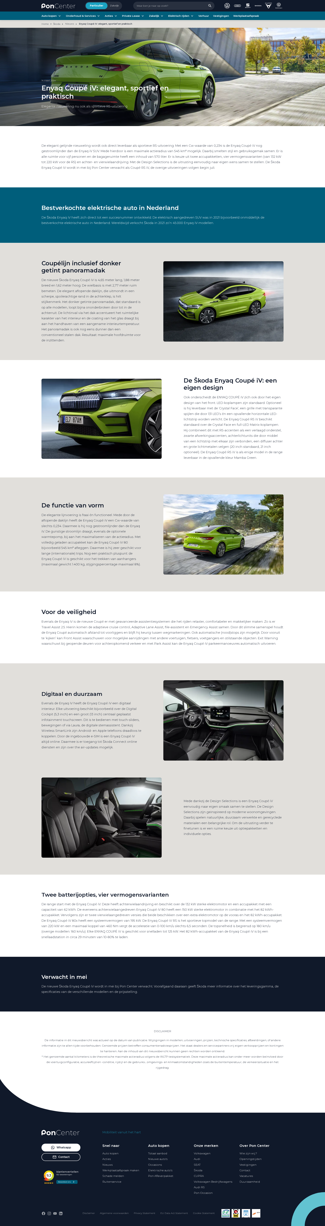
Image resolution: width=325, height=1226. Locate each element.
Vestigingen (248, 1164)
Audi (197, 1159)
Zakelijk (114, 5)
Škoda (198, 1170)
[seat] (248, 6)
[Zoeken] (210, 6)
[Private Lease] (246, 1213)
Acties (106, 1159)
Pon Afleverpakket (160, 1176)
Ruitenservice (111, 1181)
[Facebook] (43, 1213)
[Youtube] (55, 1213)
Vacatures (246, 1176)
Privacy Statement (144, 1213)
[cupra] (268, 6)
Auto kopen (110, 1153)
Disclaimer (88, 1213)
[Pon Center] (58, 6)
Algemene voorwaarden (114, 1213)
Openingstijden (251, 1159)
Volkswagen (202, 1153)
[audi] (237, 6)
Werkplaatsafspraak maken (120, 1170)
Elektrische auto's (160, 1170)
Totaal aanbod (157, 1153)
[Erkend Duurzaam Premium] (225, 1213)
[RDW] (256, 1213)
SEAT (197, 1164)
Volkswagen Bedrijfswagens (213, 1181)
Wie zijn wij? (248, 1153)
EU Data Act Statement (174, 1213)
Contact (245, 1170)
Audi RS (199, 1187)
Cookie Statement (204, 1213)
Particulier (96, 5)
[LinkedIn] (61, 1213)
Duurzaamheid (250, 1181)
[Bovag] (236, 1213)
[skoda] (258, 6)
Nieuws (107, 1164)
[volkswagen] (227, 6)
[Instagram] (49, 1213)
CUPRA (199, 1176)
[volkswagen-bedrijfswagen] (279, 6)
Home (45, 24)
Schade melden (113, 1176)
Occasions (155, 1164)
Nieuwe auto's (157, 1159)
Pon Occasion (203, 1192)
